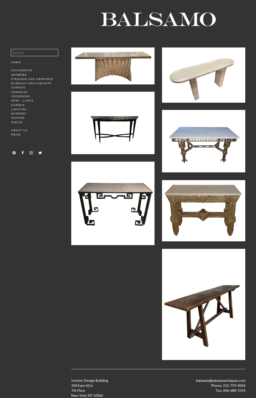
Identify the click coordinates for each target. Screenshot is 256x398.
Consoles (19, 91)
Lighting (19, 109)
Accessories (21, 70)
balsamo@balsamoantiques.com (221, 380)
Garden (18, 104)
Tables (17, 122)
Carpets (18, 87)
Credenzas (20, 96)
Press (16, 134)
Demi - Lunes (22, 100)
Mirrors (18, 113)
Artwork (19, 74)
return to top (21, 143)
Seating (18, 117)
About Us (19, 130)
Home (16, 62)
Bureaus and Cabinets (31, 83)
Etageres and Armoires (32, 78)
